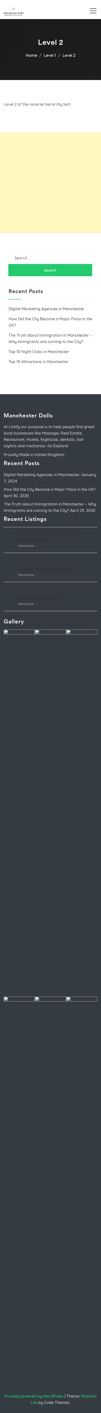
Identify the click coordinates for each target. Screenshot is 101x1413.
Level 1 (50, 55)
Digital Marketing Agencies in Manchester (47, 308)
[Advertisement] (50, 182)
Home (31, 55)
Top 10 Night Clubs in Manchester (39, 351)
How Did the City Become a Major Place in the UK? (50, 489)
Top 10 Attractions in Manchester (39, 361)
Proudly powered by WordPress (33, 1396)
